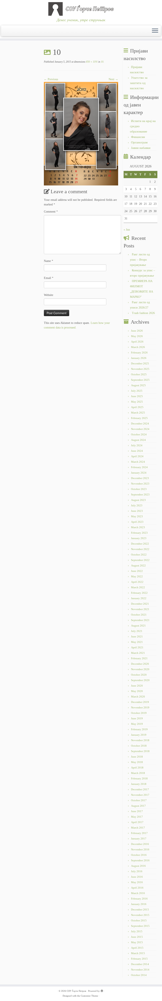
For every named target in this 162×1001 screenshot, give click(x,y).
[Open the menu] (155, 31)
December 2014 (140, 964)
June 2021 (137, 636)
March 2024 (138, 461)
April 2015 (137, 947)
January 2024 (138, 472)
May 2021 (137, 642)
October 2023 (139, 489)
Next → (113, 79)
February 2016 (139, 898)
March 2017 (138, 827)
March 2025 (138, 412)
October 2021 (139, 614)
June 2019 (137, 718)
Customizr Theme (89, 995)
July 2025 (136, 390)
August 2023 (138, 500)
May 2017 (137, 816)
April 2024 (137, 456)
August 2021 (138, 625)
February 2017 (139, 833)
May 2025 (137, 401)
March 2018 (138, 773)
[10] (81, 133)
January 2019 (138, 734)
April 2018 (137, 767)
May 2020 (137, 691)
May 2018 (137, 762)
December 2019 (140, 702)
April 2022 (137, 581)
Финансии (138, 137)
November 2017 (140, 794)
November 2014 (140, 969)
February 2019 (139, 729)
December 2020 (140, 663)
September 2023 (140, 494)
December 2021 (140, 603)
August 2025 (138, 385)
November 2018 (140, 740)
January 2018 (138, 784)
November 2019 (140, 707)
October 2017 (139, 800)
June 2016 (137, 876)
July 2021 (136, 631)
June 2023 (137, 510)
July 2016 (136, 871)
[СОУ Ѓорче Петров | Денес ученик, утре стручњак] (81, 9)
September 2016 (140, 860)
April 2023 (137, 521)
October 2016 (139, 854)
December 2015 (140, 909)
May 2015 (137, 942)
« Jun (127, 229)
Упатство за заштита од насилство (138, 83)
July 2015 (136, 931)
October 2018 (139, 745)
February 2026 (139, 352)
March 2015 (138, 953)
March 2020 (138, 696)
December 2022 (140, 543)
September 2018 (140, 751)
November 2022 (140, 549)
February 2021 (139, 658)
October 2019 (139, 713)
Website (48, 295)
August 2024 (138, 439)
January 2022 (138, 598)
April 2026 (137, 341)
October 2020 (139, 674)
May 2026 (137, 336)
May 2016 (137, 882)
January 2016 (138, 904)
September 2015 (140, 925)
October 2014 (139, 975)
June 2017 (137, 811)
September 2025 (140, 379)
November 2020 (140, 669)
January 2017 (138, 838)
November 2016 (140, 849)
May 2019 (137, 723)
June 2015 (137, 936)
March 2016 (138, 893)
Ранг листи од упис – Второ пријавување (140, 260)
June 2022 (137, 571)
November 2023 (140, 483)
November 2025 (140, 368)
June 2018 (137, 756)
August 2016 (138, 865)
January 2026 (138, 358)
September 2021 (140, 620)
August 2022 (138, 565)
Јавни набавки (140, 148)
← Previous (51, 79)
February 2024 (139, 467)
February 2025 (139, 418)
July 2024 (136, 445)
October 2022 (139, 554)
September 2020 (140, 680)
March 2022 (138, 587)
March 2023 (138, 527)
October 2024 (139, 434)
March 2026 (138, 347)
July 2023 (136, 505)
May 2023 (137, 516)
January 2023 (138, 538)
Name (48, 261)
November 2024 (140, 429)
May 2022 (137, 576)
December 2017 (140, 789)
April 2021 (137, 647)
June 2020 (137, 685)
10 (101, 61)
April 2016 (137, 887)
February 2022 (139, 592)
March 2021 (138, 652)
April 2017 (137, 822)
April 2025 (137, 407)
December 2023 (140, 478)
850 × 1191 (91, 61)
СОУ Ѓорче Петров (76, 991)
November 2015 (140, 915)
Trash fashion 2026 (143, 313)
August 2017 (138, 805)
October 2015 (139, 920)
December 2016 (140, 844)
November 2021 (140, 609)
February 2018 (139, 778)
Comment (51, 211)
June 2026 (137, 330)
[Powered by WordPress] (101, 990)
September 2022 (140, 560)
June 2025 (137, 396)
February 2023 (139, 532)
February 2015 (139, 958)
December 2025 (140, 363)
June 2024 (137, 450)
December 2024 (140, 423)
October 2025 (139, 374)
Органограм (139, 142)
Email (48, 278)
